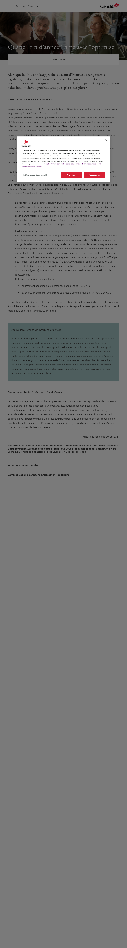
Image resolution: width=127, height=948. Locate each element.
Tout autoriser (95, 175)
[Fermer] (105, 139)
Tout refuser (71, 175)
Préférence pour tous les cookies (35, 175)
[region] (63, 159)
